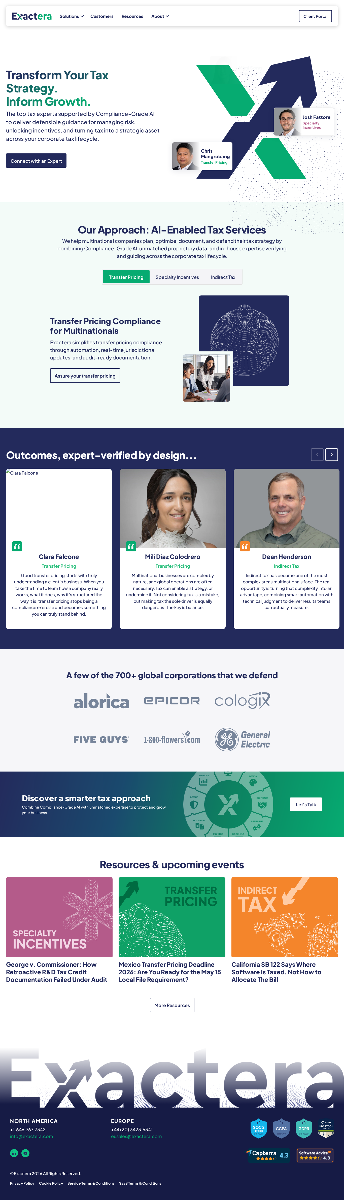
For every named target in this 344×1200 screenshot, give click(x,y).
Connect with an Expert (36, 160)
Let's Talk (306, 804)
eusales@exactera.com (136, 1135)
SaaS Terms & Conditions (140, 1183)
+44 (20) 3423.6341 (132, 1129)
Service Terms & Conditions (90, 1183)
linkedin (14, 1153)
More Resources (172, 1004)
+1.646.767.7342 (28, 1129)
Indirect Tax (223, 276)
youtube (25, 1153)
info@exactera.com (31, 1135)
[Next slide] (331, 454)
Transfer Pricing (126, 276)
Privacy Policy (22, 1183)
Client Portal (315, 16)
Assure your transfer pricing (85, 375)
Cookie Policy (51, 1183)
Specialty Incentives (177, 276)
